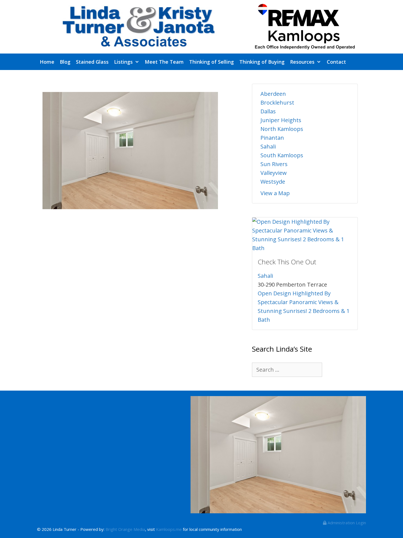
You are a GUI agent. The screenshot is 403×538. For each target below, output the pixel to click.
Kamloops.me (169, 529)
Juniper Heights (280, 120)
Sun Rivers (274, 164)
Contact (336, 61)
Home (47, 61)
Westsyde (272, 181)
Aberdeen (273, 93)
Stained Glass (92, 61)
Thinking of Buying (262, 61)
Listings (123, 61)
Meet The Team (164, 61)
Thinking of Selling (211, 61)
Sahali (268, 146)
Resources (302, 61)
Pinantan (272, 137)
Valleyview (273, 172)
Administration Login (346, 522)
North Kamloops (281, 129)
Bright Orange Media (125, 529)
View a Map (275, 193)
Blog (65, 61)
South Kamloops (281, 155)
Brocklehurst (277, 102)
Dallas (268, 111)
